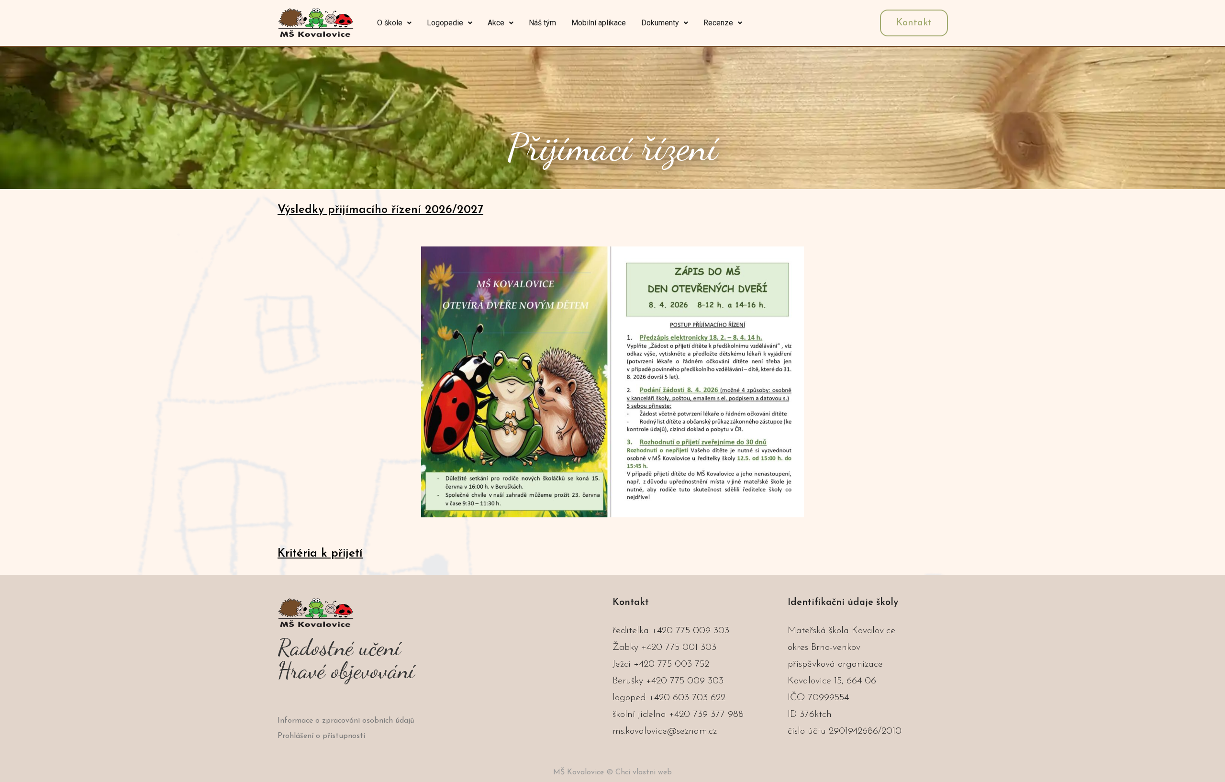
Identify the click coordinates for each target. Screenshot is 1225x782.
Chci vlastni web (643, 772)
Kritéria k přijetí (320, 553)
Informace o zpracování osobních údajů (346, 721)
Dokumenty (660, 22)
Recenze (718, 22)
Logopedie (445, 22)
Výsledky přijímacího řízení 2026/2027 (380, 210)
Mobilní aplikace (598, 22)
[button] (394, 23)
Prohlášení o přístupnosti (321, 736)
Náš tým (542, 22)
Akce (496, 22)
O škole (389, 22)
